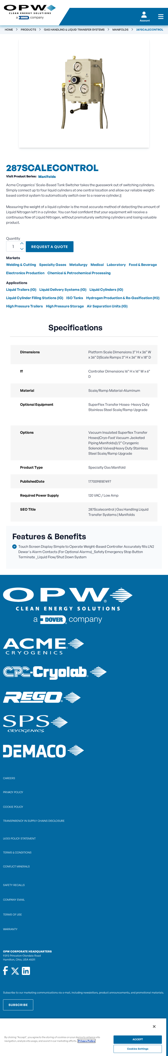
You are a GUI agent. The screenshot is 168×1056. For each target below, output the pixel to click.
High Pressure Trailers (24, 306)
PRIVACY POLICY (13, 792)
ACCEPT (138, 1039)
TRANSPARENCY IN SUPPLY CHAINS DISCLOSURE (34, 820)
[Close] (154, 1026)
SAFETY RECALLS (14, 885)
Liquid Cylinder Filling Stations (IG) (34, 298)
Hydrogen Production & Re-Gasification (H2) (122, 298)
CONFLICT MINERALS (16, 866)
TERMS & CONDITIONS (17, 852)
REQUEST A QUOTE (49, 246)
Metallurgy (78, 264)
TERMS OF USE (12, 914)
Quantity (13, 238)
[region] (83, 1037)
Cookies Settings (138, 1048)
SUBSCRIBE (18, 1005)
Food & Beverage (143, 264)
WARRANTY (10, 929)
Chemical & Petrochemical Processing (79, 273)
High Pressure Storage (65, 306)
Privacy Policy (86, 1040)
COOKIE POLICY (13, 806)
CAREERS (9, 778)
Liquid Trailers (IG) (21, 289)
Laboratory (116, 264)
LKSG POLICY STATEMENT (19, 838)
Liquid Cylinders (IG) (106, 289)
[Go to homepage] (29, 12)
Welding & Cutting (21, 264)
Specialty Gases (52, 264)
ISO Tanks (74, 298)
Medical (97, 264)
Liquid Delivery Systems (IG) (62, 289)
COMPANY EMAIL (14, 899)
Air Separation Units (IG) (107, 306)
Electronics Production (25, 273)
